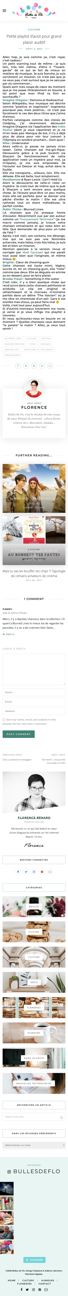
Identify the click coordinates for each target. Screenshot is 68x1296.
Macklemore (12, 179)
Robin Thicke (12, 209)
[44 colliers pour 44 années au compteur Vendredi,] (7, 1218)
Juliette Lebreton (53, 1271)
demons (46, 338)
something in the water (38, 349)
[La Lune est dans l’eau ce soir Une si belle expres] (7, 1188)
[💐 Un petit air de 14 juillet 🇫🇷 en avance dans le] (7, 1247)
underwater (12, 355)
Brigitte (8, 262)
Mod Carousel (32, 252)
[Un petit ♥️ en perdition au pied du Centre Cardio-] (7, 1203)
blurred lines (13, 338)
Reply (10, 634)
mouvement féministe (37, 219)
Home (12, 1280)
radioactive (12, 349)
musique (46, 344)
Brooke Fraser (13, 279)
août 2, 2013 (34, 49)
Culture (34, 29)
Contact (45, 1283)
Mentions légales (33, 1274)
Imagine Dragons (15, 100)
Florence (34, 407)
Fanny (7, 609)
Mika (6, 143)
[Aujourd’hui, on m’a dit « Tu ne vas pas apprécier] (7, 1232)
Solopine (37, 1271)
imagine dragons (15, 344)
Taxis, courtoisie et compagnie (17, 759)
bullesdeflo (37, 1171)
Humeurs (47, 1280)
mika (32, 344)
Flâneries (24, 1283)
